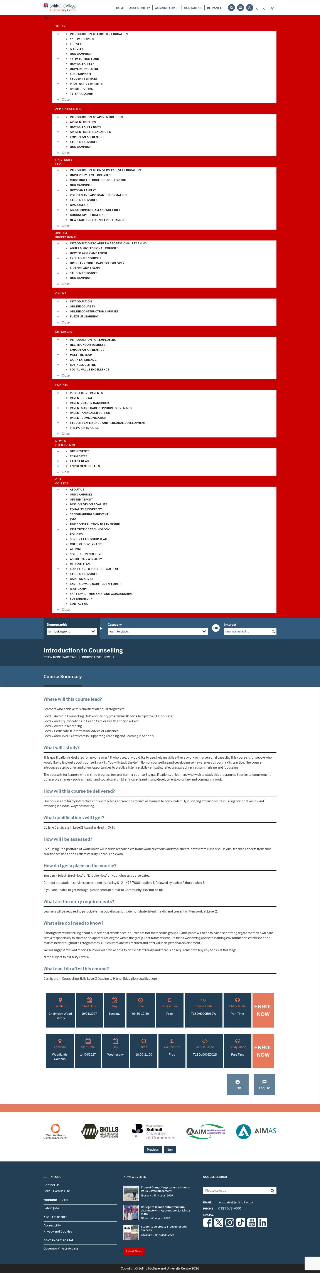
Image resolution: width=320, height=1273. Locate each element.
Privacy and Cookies (58, 1231)
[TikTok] (240, 1225)
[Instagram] (229, 1225)
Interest (230, 624)
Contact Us (193, 8)
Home (120, 8)
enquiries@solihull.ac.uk (228, 1202)
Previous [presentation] (153, 1149)
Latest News (134, 1251)
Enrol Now (263, 1010)
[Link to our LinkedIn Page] (262, 1225)
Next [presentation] (170, 1149)
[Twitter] (218, 1225)
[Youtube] (251, 1225)
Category (115, 624)
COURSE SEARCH (215, 1176)
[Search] (269, 1190)
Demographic (57, 624)
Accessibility (139, 8)
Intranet (214, 8)
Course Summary (63, 676)
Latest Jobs (51, 1208)
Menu (49, 17)
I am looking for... (59, 631)
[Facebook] (207, 1225)
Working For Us (167, 8)
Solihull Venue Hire (57, 1191)
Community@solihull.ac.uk (144, 890)
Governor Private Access (61, 1248)
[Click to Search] (273, 631)
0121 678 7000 (222, 1208)
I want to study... (119, 631)
